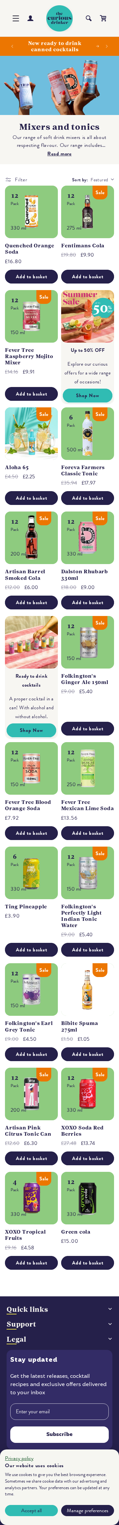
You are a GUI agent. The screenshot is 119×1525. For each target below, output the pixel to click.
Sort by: (80, 179)
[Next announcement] (106, 46)
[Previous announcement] (12, 46)
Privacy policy (19, 1458)
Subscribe (59, 1435)
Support (21, 1324)
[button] (16, 18)
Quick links (27, 1309)
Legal (16, 1339)
